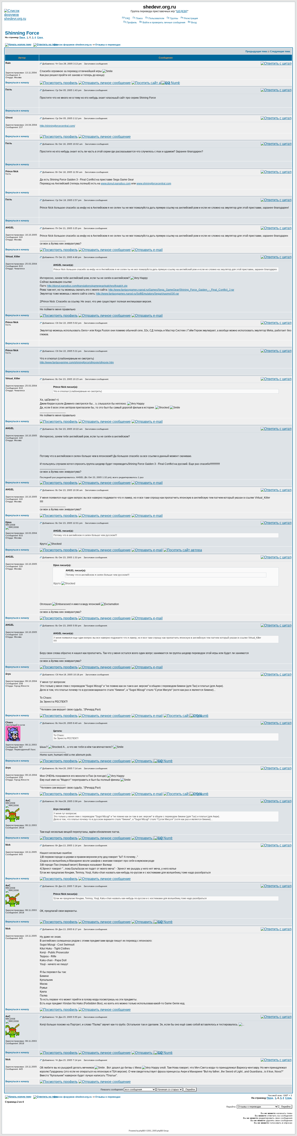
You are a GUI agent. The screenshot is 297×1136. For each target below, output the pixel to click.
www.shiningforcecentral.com (154, 183)
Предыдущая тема (256, 51)
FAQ (127, 18)
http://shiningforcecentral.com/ (57, 125)
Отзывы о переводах (107, 44)
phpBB (142, 1130)
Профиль (132, 22)
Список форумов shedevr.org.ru (73, 44)
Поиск (139, 18)
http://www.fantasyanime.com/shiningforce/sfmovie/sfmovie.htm (77, 362)
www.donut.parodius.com (116, 183)
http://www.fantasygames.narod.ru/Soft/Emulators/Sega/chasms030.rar (137, 293)
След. (40, 37)
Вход (194, 22)
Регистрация (191, 18)
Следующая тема (280, 51)
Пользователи (156, 18)
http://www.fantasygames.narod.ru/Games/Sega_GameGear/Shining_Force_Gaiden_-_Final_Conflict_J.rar (171, 289)
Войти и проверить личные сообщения (164, 22)
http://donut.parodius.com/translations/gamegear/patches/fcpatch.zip (87, 285)
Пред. (22, 37)
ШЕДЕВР (181, 11)
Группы (174, 18)
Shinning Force (22, 33)
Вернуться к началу (17, 82)
